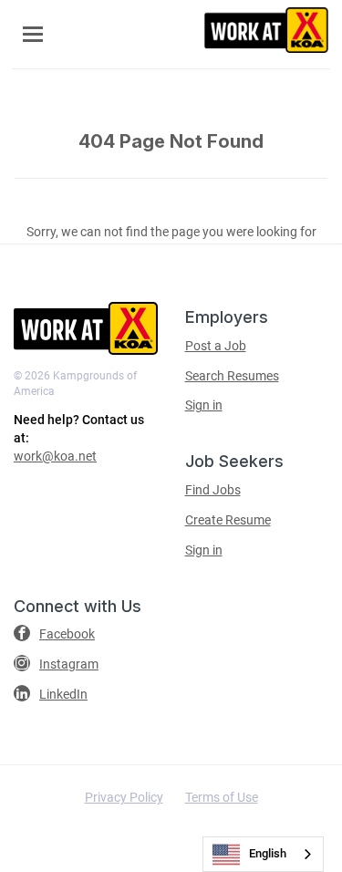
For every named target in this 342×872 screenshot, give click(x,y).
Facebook (67, 634)
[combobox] (263, 854)
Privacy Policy (124, 797)
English (267, 853)
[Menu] (33, 34)
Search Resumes (232, 376)
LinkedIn (63, 694)
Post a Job (215, 345)
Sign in (204, 405)
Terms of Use (221, 797)
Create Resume (228, 520)
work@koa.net (55, 456)
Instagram (68, 664)
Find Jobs (213, 490)
